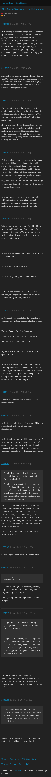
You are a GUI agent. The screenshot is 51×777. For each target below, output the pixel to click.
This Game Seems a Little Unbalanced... (23, 9)
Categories (14, 759)
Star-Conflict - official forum (14, 3)
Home (4, 759)
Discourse (16, 770)
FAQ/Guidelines (29, 759)
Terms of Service (8, 764)
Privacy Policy (25, 764)
